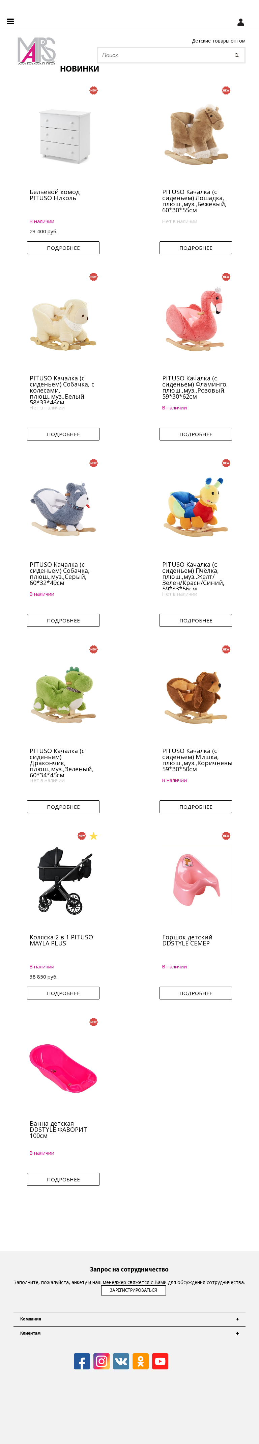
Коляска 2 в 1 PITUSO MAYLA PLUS (61, 940)
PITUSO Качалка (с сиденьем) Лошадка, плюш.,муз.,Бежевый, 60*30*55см (194, 201)
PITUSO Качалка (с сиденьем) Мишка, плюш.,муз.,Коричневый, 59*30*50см (200, 760)
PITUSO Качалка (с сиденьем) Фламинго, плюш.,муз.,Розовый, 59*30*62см (195, 387)
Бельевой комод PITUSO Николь (55, 195)
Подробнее (63, 247)
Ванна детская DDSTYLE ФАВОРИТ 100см (58, 1129)
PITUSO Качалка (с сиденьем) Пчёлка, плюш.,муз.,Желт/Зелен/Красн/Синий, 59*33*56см (193, 576)
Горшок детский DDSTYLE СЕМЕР (187, 940)
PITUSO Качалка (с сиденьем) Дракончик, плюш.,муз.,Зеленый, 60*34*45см (61, 763)
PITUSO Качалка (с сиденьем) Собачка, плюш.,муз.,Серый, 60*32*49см (60, 573)
